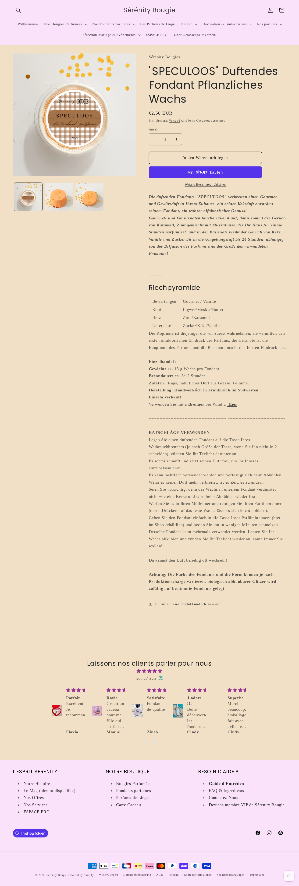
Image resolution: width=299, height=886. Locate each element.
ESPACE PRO (37, 811)
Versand (174, 120)
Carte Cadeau (128, 804)
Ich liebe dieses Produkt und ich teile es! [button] (187, 604)
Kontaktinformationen (198, 874)
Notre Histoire (37, 783)
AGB (159, 874)
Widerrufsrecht (108, 874)
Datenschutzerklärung (137, 874)
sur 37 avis (146, 678)
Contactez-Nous (223, 797)
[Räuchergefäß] (227, 404)
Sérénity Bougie (56, 875)
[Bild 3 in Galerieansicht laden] (89, 197)
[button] (18, 10)
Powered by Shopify (81, 875)
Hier (232, 404)
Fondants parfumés (133, 790)
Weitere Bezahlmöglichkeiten (205, 184)
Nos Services (36, 804)
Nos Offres (34, 797)
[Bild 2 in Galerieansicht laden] (59, 197)
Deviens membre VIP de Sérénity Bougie (247, 804)
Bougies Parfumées (133, 783)
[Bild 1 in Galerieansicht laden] (28, 197)
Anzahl (154, 129)
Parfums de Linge (132, 797)
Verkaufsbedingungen (231, 874)
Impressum (257, 874)
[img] (149, 671)
